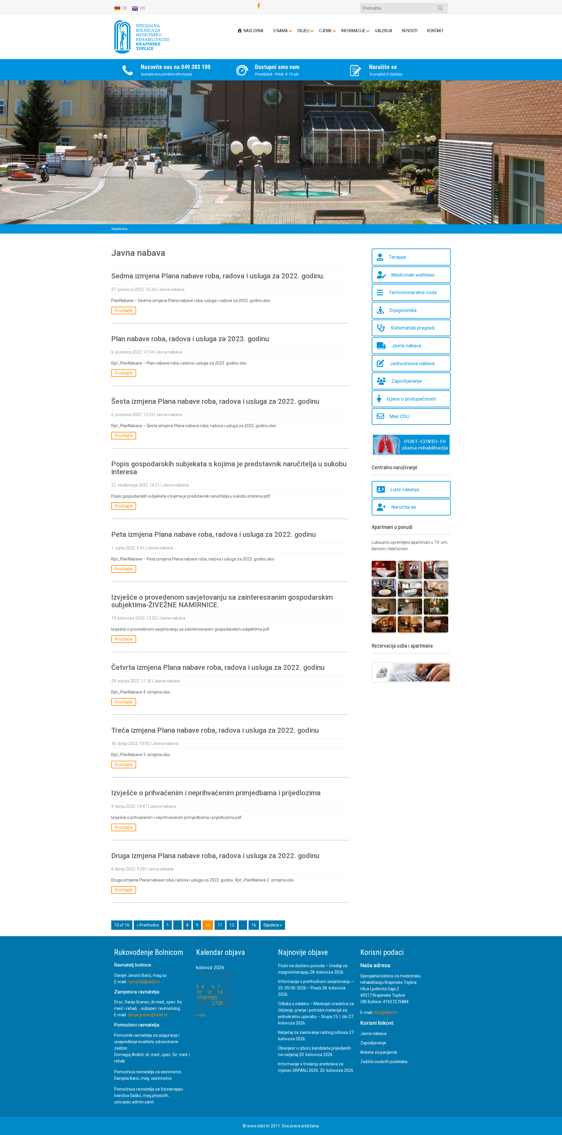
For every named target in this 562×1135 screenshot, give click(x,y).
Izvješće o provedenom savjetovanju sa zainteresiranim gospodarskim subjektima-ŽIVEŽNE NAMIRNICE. (222, 601)
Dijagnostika (403, 310)
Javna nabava (171, 289)
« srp (200, 1014)
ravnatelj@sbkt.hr (144, 981)
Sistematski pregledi (412, 328)
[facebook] (259, 6)
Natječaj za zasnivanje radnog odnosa (313, 1032)
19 (209, 998)
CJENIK (325, 30)
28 (219, 1003)
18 (204, 998)
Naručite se (403, 507)
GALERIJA (383, 30)
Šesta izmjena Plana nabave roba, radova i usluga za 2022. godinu (215, 401)
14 (219, 992)
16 (253, 925)
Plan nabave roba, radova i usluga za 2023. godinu (190, 339)
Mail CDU (399, 417)
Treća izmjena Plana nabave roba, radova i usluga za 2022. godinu (215, 730)
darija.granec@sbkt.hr (148, 1014)
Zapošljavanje (406, 381)
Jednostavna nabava (412, 363)
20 (214, 998)
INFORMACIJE (353, 30)
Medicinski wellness (412, 275)
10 (198, 992)
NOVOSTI (409, 30)
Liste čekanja (404, 489)
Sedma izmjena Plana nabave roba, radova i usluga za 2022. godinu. (218, 276)
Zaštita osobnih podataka (383, 1061)
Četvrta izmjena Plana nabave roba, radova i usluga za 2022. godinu (218, 668)
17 (198, 998)
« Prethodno (148, 925)
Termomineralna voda (413, 293)
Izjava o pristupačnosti (411, 399)
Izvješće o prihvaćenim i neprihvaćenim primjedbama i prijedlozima (216, 793)
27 (214, 1003)
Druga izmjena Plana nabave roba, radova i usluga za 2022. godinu (215, 856)
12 (231, 925)
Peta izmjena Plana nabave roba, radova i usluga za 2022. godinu (213, 534)
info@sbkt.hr (385, 1012)
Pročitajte (124, 310)
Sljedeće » (272, 925)
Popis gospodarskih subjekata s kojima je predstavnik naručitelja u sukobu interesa (229, 468)
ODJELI (303, 30)
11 (219, 925)
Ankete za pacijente (378, 1052)
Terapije (397, 257)
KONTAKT (435, 30)
